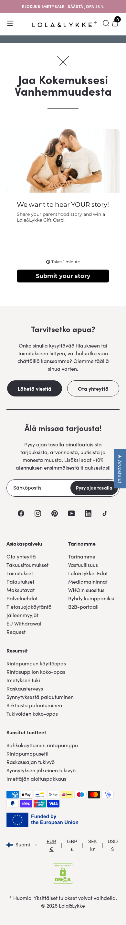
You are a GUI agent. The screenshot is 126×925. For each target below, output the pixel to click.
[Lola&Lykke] (64, 24)
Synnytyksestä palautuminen (40, 696)
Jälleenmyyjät (22, 615)
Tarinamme (81, 556)
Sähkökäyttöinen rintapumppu (42, 745)
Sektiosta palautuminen (34, 705)
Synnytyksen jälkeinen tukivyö (41, 770)
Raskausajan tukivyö (30, 761)
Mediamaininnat (88, 581)
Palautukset (20, 581)
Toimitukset (19, 573)
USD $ (113, 845)
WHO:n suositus (86, 589)
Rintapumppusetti (27, 753)
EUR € (51, 845)
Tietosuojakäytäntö (28, 606)
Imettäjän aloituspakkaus (36, 778)
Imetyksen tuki (23, 680)
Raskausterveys (24, 688)
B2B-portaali (83, 606)
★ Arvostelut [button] (120, 468)
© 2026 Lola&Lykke (63, 905)
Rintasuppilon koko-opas (35, 671)
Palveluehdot (21, 598)
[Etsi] (106, 23)
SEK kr (92, 845)
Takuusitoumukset (27, 564)
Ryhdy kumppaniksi (91, 598)
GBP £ (72, 845)
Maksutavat (20, 589)
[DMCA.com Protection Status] (63, 873)
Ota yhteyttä (93, 388)
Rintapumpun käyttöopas (36, 663)
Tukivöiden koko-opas (32, 713)
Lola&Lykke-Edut (88, 573)
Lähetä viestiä (34, 388)
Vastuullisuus (83, 564)
